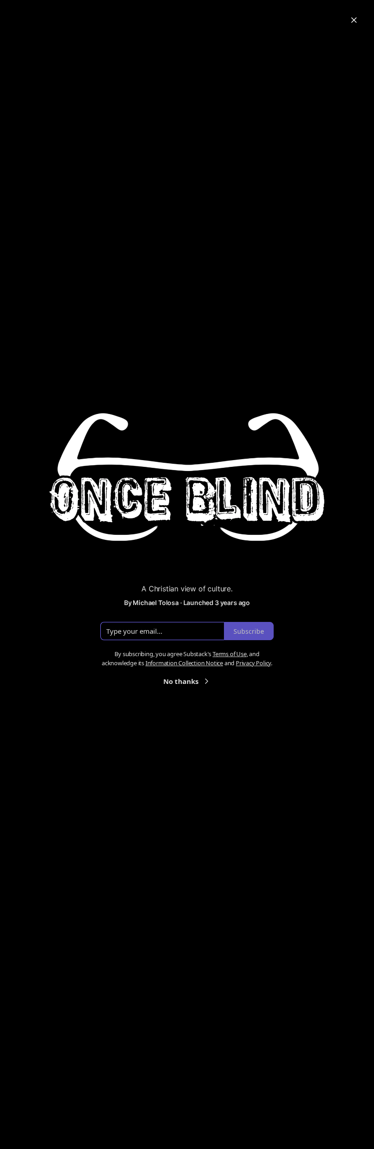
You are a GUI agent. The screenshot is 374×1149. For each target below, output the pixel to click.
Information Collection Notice (184, 663)
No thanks (180, 681)
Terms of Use (230, 654)
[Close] (354, 20)
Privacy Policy (253, 663)
